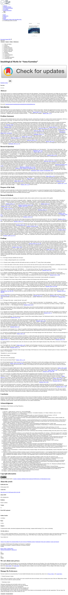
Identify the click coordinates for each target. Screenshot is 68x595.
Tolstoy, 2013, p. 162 (52, 370)
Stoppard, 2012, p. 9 (38, 295)
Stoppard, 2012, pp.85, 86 (48, 371)
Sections (2, 41)
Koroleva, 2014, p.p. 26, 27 (9, 235)
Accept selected (9, 593)
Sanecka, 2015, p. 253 (52, 155)
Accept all (3, 568)
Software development (5, 549)
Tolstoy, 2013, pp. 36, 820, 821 (16, 363)
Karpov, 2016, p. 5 (53, 127)
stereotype (33, 104)
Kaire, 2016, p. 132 (50, 176)
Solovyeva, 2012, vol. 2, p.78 (50, 161)
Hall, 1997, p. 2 (30, 178)
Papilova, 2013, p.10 (23, 206)
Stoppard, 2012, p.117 (28, 304)
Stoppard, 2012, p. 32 (15, 317)
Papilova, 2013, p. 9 (45, 203)
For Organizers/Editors (8, 8)
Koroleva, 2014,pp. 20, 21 (32, 226)
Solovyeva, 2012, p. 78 (44, 128)
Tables (11, 41)
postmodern (22, 104)
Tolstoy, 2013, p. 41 (20, 359)
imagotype (12, 104)
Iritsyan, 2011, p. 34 (38, 151)
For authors (7, 541)
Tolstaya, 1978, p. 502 (17, 247)
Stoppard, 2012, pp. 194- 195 (7, 291)
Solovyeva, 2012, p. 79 (16, 137)
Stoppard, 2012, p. (48, 312)
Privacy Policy (4, 548)
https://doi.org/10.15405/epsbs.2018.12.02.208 (10, 492)
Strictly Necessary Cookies (7, 576)
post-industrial (28, 104)
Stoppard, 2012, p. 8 (14, 326)
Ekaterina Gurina (4, 82)
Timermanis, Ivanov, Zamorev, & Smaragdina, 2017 (42, 170)
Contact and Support (54, 541)
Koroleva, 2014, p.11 (27, 216)
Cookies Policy (10, 548)
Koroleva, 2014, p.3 (8, 208)
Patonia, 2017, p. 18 (61, 181)
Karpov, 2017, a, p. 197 (27, 136)
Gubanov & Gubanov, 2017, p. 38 (25, 205)
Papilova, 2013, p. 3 (10, 203)
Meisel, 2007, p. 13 (37, 112)
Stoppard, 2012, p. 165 (61, 386)
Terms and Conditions (45, 541)
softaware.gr (14, 549)
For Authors (5, 9)
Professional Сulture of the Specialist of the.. (12, 19)
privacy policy (9, 565)
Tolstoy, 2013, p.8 (21, 333)
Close (2, 553)
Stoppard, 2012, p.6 (5, 295)
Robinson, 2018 (9, 124)
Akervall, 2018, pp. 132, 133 (35, 243)
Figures (7, 41)
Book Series (5, 15)
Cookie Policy (59, 573)
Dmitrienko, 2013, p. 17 (39, 134)
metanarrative (17, 104)
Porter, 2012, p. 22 (51, 249)
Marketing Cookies (6, 582)
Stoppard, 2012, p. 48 (40, 320)
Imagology (7, 104)
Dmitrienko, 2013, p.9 (37, 150)
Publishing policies (31, 541)
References (16, 41)
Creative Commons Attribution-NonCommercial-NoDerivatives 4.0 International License (31, 478)
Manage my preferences (11, 568)
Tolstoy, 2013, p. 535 (57, 378)
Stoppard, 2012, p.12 (54, 295)
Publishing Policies (7, 6)
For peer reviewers (23, 541)
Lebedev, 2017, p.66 (62, 129)
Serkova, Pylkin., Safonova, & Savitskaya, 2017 (25, 168)
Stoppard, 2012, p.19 (60, 339)
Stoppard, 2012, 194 (47, 270)
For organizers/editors (14, 541)
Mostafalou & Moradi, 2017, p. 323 (27, 167)
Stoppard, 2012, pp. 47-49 (51, 286)
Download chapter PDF (6, 39)
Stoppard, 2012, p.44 (43, 382)
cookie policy (16, 565)
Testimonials (38, 541)
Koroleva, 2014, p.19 (20, 224)
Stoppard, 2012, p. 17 (15, 347)
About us (5, 5)
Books (4, 18)
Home (4, 14)
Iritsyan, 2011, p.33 (50, 141)
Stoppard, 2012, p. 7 (5, 339)
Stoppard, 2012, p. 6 (57, 380)
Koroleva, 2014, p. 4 (42, 209)
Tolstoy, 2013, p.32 (21, 345)
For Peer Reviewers (7, 10)
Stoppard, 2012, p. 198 (55, 274)
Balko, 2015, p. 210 (18, 181)
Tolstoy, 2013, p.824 (62, 367)
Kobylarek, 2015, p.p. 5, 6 (14, 143)
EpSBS (4, 17)
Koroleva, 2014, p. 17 (18, 221)
